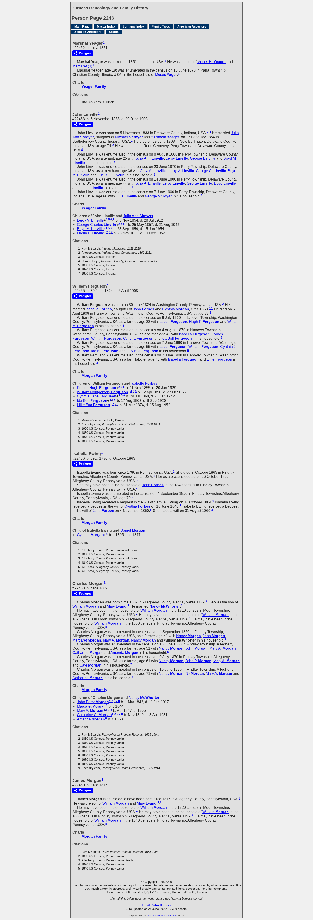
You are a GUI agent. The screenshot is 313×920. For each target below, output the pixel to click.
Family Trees (161, 26)
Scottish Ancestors (87, 31)
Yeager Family (94, 87)
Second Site (170, 915)
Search (114, 31)
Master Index (106, 26)
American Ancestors (191, 26)
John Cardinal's (155, 915)
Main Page (81, 26)
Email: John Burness (156, 905)
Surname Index (133, 26)
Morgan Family (94, 376)
